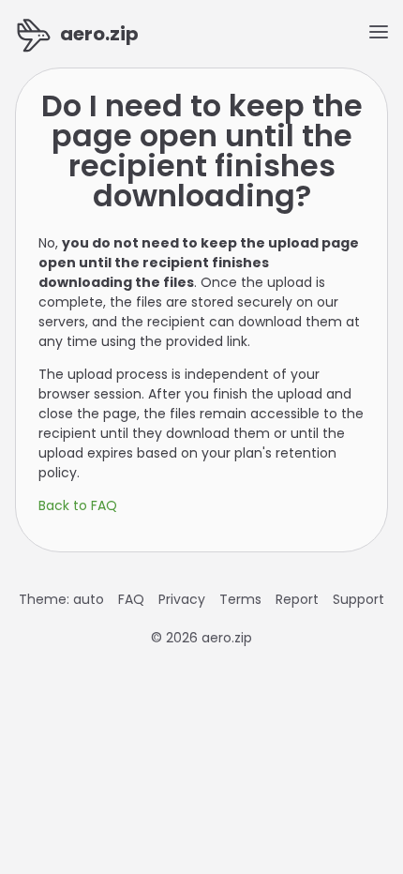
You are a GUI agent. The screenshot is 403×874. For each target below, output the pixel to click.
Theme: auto (61, 599)
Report (297, 599)
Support (358, 599)
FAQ (131, 599)
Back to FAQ (77, 505)
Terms (240, 599)
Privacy (181, 599)
